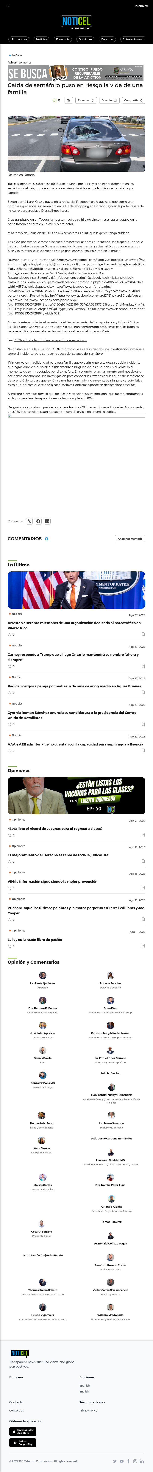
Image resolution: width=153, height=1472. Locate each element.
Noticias (41, 39)
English (84, 1391)
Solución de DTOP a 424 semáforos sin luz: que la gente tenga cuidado (79, 233)
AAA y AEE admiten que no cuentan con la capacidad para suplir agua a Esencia (75, 744)
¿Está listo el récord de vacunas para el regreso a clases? (55, 828)
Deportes (107, 39)
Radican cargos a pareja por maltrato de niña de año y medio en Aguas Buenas (74, 686)
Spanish (84, 1385)
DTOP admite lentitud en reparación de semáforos (50, 340)
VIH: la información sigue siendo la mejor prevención (52, 881)
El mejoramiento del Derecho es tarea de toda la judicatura (58, 855)
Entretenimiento (133, 39)
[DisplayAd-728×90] (76, 73)
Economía (62, 39)
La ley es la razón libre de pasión (35, 939)
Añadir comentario (130, 539)
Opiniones (85, 39)
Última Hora (19, 39)
